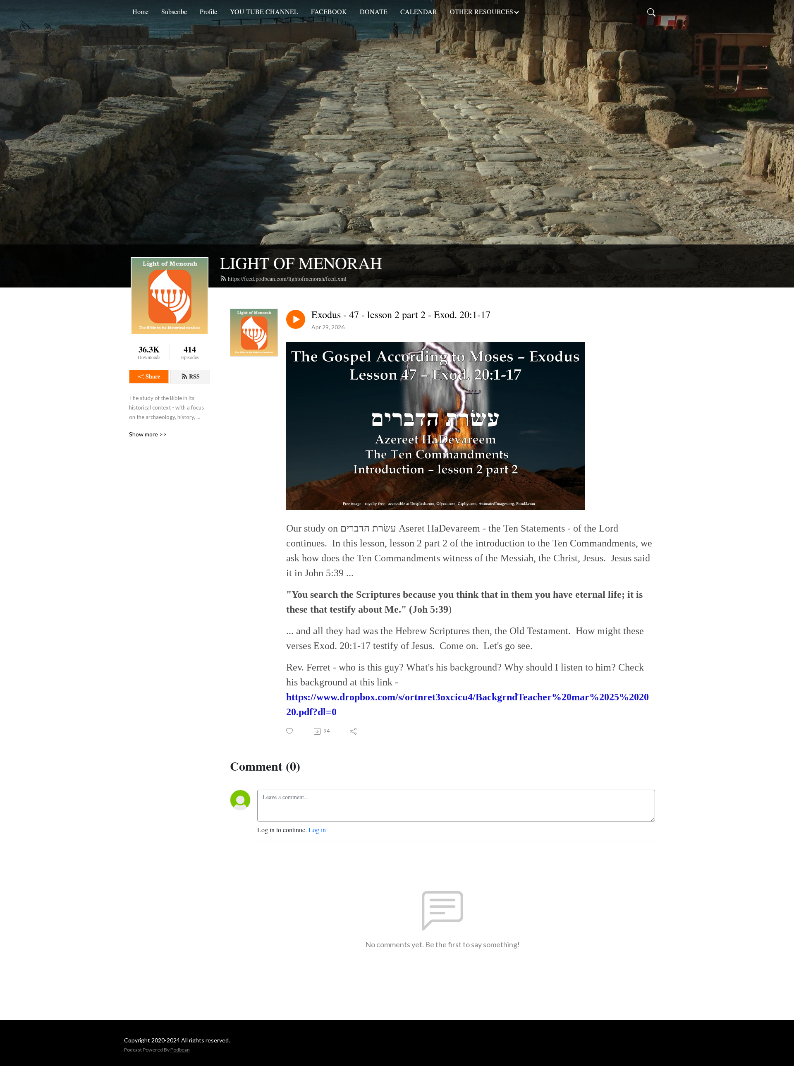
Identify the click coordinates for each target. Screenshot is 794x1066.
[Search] (651, 11)
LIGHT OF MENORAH (301, 262)
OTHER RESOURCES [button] (481, 11)
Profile (208, 11)
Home (140, 11)
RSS (194, 376)
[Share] (354, 731)
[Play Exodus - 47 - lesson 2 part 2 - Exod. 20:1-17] (295, 319)
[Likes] (290, 731)
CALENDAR (418, 11)
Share (153, 376)
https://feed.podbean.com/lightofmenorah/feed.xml (287, 279)
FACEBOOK (329, 11)
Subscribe (174, 11)
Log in (317, 829)
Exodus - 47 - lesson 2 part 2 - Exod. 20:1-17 (400, 315)
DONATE (373, 11)
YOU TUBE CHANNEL (264, 11)
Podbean (180, 1050)
